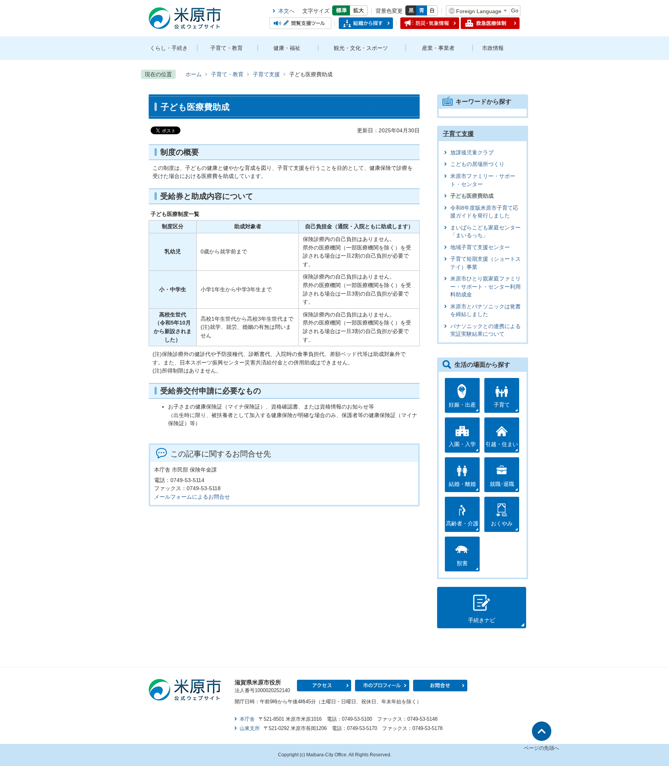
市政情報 (493, 48)
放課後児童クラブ (472, 153)
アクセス (324, 685)
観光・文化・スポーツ (361, 48)
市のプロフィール (382, 685)
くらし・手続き (169, 48)
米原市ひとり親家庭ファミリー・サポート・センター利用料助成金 (485, 287)
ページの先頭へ (541, 748)
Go (514, 10)
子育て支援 (266, 74)
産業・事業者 (438, 48)
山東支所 (250, 728)
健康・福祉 (286, 48)
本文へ (286, 11)
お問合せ (440, 685)
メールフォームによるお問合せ (192, 497)
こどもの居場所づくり (477, 164)
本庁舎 (247, 719)
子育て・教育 (226, 48)
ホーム (193, 74)
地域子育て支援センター (480, 247)
